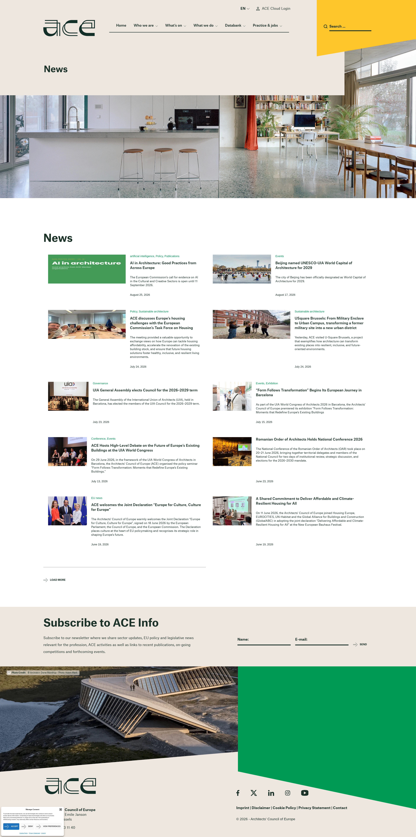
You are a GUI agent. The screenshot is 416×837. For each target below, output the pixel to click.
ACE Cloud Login (276, 8)
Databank (233, 25)
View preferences (52, 826)
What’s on (173, 25)
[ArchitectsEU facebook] (237, 793)
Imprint (43, 833)
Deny (30, 826)
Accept (14, 826)
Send (363, 644)
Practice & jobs (265, 25)
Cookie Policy (24, 833)
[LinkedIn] (271, 793)
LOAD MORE (58, 580)
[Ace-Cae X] (253, 793)
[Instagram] (287, 793)
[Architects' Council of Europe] (70, 786)
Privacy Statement (34, 833)
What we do (203, 25)
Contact (340, 808)
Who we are (144, 25)
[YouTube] (305, 793)
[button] (61, 809)
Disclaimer (261, 808)
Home (121, 25)
